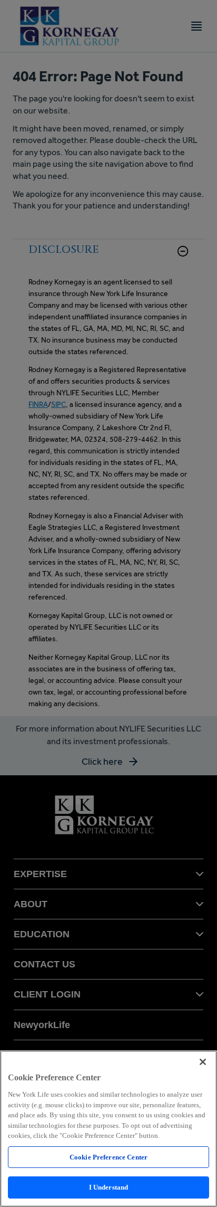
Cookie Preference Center (108, 1157)
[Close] (202, 1061)
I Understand (109, 1187)
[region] (108, 1128)
